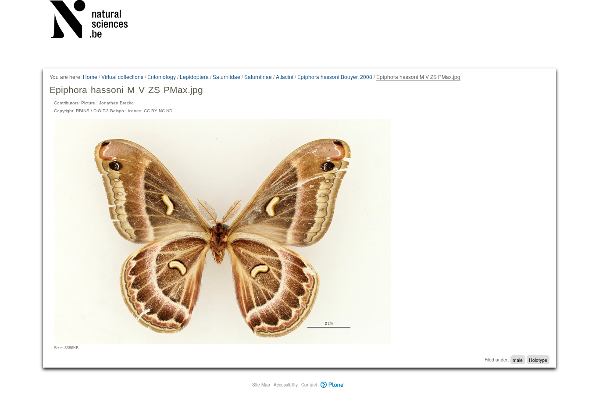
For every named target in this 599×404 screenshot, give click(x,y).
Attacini (284, 76)
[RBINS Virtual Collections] (94, 20)
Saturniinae (258, 76)
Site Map (261, 385)
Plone (333, 385)
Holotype (538, 359)
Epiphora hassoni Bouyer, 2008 (334, 76)
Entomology (161, 76)
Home (90, 76)
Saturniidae (226, 76)
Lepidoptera (194, 76)
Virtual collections (122, 76)
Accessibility (286, 385)
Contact (309, 385)
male (518, 359)
